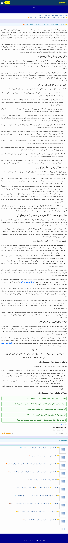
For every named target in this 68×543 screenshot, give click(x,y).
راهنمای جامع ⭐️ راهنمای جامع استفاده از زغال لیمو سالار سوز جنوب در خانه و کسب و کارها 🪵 (34, 504)
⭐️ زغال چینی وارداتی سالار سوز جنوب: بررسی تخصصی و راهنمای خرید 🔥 (47, 17)
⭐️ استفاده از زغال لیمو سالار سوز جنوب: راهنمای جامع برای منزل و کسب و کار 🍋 (37, 512)
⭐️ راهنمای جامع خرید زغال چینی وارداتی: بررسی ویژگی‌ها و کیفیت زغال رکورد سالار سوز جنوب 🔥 (33, 472)
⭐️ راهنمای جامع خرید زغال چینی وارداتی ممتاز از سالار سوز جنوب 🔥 (40, 520)
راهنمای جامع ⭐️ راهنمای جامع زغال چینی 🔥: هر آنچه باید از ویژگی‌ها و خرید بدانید (37, 488)
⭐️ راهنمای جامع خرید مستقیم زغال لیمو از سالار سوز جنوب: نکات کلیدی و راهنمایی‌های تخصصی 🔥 (32, 464)
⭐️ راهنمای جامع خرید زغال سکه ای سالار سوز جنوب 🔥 (44, 456)
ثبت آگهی (7, 2)
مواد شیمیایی (46, 15)
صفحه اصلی (55, 15)
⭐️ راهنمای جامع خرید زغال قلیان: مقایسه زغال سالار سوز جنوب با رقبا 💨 (39, 448)
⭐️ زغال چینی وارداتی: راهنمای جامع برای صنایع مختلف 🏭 (43, 480)
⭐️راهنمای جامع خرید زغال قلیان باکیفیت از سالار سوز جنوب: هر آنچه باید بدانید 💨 (37, 496)
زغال (40, 15)
